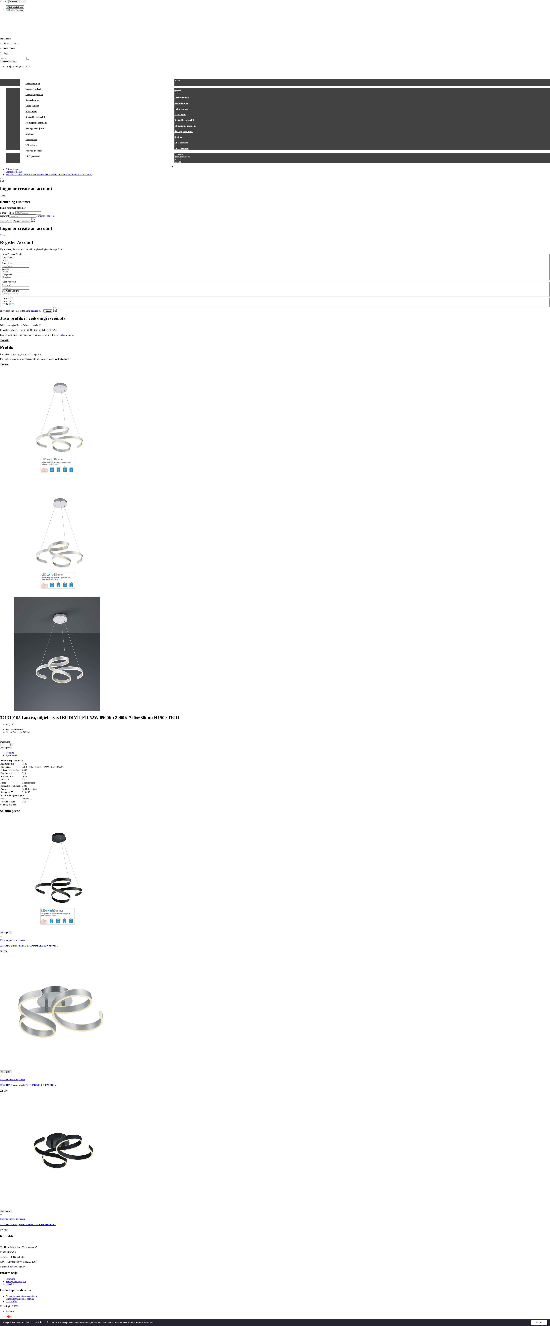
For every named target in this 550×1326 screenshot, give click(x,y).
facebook (10, 1311)
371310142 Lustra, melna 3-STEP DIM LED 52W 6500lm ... (29, 945)
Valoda (3, 1)
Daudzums (5, 742)
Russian (19, 10)
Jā (6, 304)
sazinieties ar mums (64, 335)
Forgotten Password (45, 216)
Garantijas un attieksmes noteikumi (21, 1296)
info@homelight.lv (8, 24)
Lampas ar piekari (14, 172)
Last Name (7, 263)
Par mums (10, 1279)
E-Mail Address (7, 213)
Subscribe (6, 301)
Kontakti (10, 1284)
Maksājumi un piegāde (16, 1281)
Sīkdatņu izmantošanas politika (20, 1299)
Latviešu (21, 1)
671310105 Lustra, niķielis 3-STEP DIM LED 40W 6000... (28, 1085)
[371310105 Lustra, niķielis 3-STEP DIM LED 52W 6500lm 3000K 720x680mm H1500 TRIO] (57, 595)
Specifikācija (11, 755)
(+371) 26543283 (8, 29)
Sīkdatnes (148, 1322)
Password (4, 216)
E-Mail (5, 269)
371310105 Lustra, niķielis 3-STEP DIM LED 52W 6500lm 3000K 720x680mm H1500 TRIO (49, 174)
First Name (7, 257)
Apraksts (10, 753)
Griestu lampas (12, 169)
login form (57, 249)
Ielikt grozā (5, 748)
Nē (13, 304)
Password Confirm (10, 291)
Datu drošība (11, 1301)
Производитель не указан (12, 940)
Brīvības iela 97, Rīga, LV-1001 (14, 34)
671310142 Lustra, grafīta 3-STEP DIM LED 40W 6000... (28, 1224)
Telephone (7, 274)
